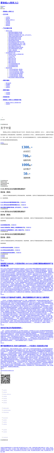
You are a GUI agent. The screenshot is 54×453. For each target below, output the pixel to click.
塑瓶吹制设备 (9, 67)
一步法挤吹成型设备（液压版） (15, 74)
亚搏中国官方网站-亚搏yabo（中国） (40, 447)
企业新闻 (8, 92)
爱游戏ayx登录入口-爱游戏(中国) (16, 54)
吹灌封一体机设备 (12, 50)
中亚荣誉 (8, 21)
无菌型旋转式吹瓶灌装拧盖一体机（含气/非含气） (20, 35)
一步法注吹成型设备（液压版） (15, 69)
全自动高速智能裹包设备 (14, 63)
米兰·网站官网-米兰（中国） (39, 449)
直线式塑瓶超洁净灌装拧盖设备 (15, 47)
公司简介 (8, 17)
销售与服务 (6, 80)
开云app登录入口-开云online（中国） (22, 450)
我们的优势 (8, 83)
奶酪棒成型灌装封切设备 (14, 51)
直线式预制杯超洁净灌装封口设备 (16, 41)
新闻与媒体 (6, 90)
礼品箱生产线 (11, 56)
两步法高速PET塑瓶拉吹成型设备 (16, 77)
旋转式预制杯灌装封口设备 (14, 45)
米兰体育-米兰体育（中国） (37, 450)
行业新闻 (8, 94)
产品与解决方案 (7, 28)
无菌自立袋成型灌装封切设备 (15, 36)
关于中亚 (5, 14)
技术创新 (8, 22)
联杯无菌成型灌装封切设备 (14, 39)
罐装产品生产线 (12, 62)
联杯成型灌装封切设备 (13, 40)
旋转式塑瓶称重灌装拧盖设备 (15, 48)
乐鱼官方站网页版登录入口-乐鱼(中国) (9, 447)
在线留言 (8, 87)
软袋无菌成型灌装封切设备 (14, 37)
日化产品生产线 (12, 55)
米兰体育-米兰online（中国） (25, 447)
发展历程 (8, 18)
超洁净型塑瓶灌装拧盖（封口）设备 (16, 43)
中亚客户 (8, 85)
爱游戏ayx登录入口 (9, 3)
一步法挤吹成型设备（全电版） (15, 76)
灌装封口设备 (9, 30)
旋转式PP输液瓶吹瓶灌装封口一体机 (16, 44)
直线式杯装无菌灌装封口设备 (15, 33)
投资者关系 (6, 97)
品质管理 (8, 24)
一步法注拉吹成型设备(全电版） (16, 73)
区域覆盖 (8, 84)
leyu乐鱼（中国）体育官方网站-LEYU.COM (22, 449)
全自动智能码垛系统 (13, 65)
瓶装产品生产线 (12, 58)
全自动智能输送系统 (13, 66)
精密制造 (8, 25)
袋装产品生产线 (12, 61)
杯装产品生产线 (12, 59)
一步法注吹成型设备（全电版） (15, 70)
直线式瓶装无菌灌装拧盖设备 (15, 32)
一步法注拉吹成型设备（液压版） (16, 72)
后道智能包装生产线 (10, 52)
